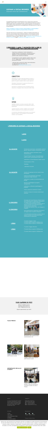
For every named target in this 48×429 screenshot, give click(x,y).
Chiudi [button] (29, 427)
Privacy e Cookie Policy (30, 418)
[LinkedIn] (33, 414)
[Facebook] (26, 414)
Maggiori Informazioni (22, 427)
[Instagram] (30, 414)
